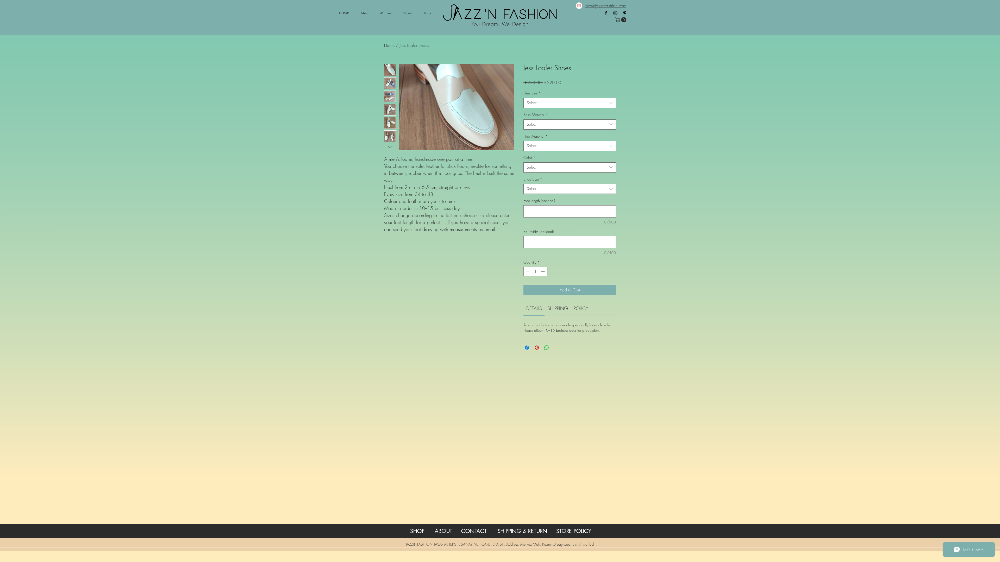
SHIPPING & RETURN (523, 530)
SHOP (417, 530)
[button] (621, 19)
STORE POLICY (573, 530)
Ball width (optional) (538, 231)
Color (529, 157)
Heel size (532, 93)
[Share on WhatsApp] (546, 347)
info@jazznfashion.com (605, 6)
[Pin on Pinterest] (537, 347)
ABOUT (443, 530)
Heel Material (535, 136)
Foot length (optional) (539, 200)
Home (389, 45)
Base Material (535, 114)
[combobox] (569, 103)
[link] (534, 308)
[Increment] (543, 271)
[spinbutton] (535, 271)
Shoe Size (532, 179)
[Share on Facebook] (527, 347)
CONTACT (474, 530)
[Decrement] (527, 271)
